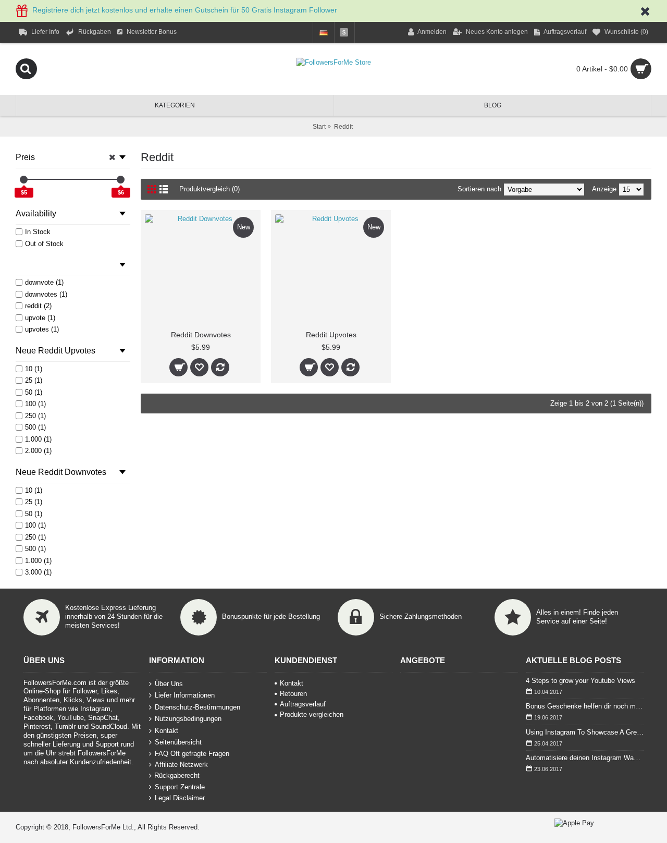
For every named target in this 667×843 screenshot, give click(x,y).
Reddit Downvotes (201, 335)
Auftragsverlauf (303, 704)
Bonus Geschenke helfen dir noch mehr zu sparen (585, 706)
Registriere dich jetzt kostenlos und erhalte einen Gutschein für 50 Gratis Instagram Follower (184, 10)
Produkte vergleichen (311, 714)
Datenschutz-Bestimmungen (197, 707)
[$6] (121, 180)
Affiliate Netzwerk (181, 764)
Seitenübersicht (178, 742)
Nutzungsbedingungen (188, 719)
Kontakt (166, 731)
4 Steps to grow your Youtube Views (580, 681)
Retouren (293, 694)
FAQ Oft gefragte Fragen (192, 754)
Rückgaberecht (177, 775)
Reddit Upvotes (331, 335)
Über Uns (169, 683)
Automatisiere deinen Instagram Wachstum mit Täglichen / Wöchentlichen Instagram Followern (585, 758)
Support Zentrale (180, 787)
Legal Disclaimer (180, 798)
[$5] (24, 180)
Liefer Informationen (185, 695)
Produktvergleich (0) (209, 189)
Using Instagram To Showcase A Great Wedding (585, 732)
